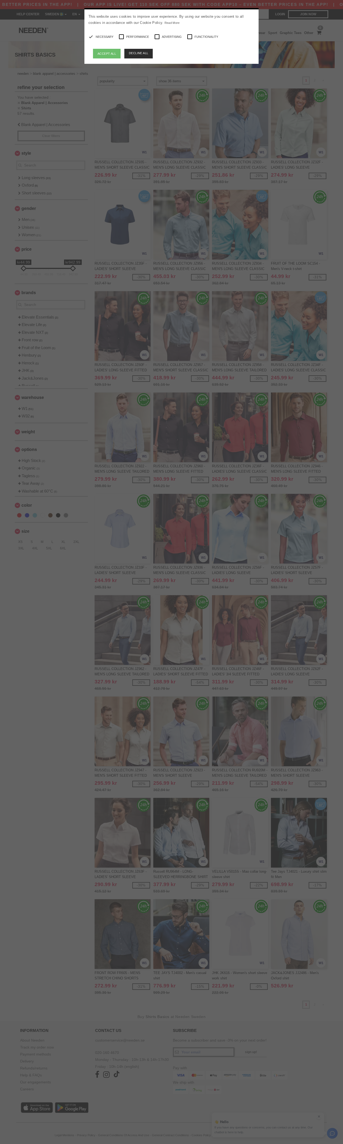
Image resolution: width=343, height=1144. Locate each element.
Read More (172, 22)
